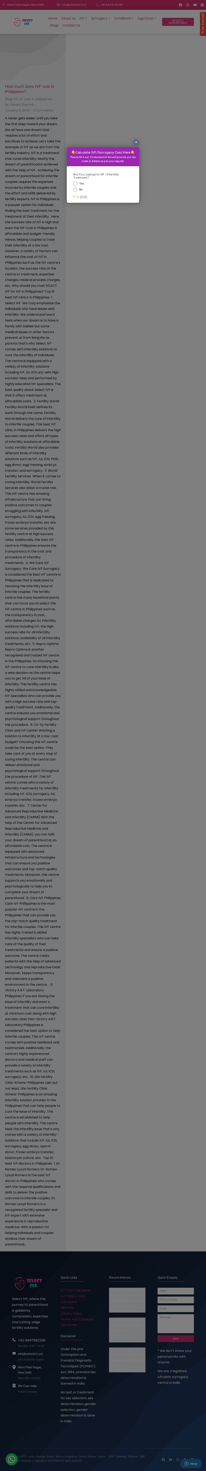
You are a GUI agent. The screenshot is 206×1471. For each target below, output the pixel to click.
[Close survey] (136, 142)
